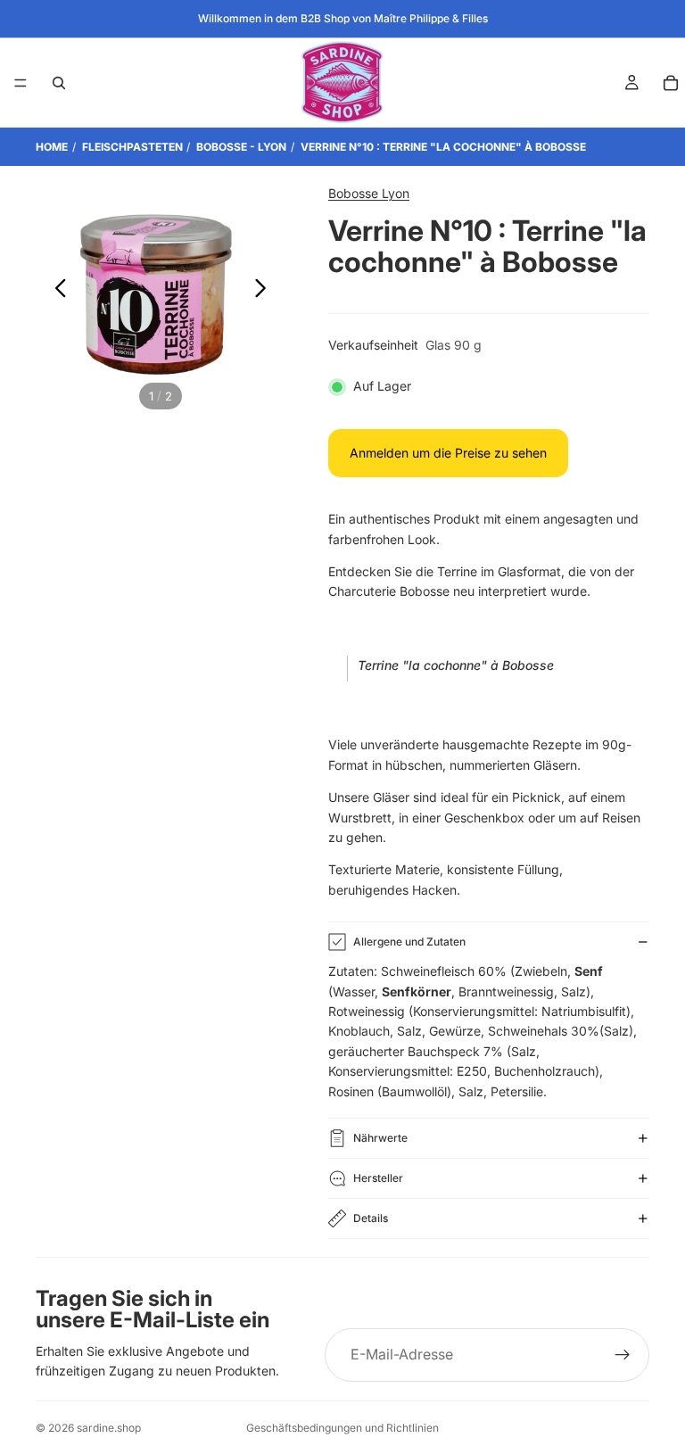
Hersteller (378, 1178)
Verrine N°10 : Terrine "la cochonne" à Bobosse (443, 146)
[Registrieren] (622, 1355)
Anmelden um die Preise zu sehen (448, 452)
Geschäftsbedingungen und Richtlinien (342, 1427)
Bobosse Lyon (368, 193)
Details (370, 1218)
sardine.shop (109, 1427)
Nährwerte (380, 1137)
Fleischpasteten (132, 146)
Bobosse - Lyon (241, 146)
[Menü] (20, 82)
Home (52, 146)
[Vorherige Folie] (56, 290)
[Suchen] (58, 83)
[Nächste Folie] (265, 290)
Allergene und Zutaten (409, 941)
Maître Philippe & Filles (431, 18)
